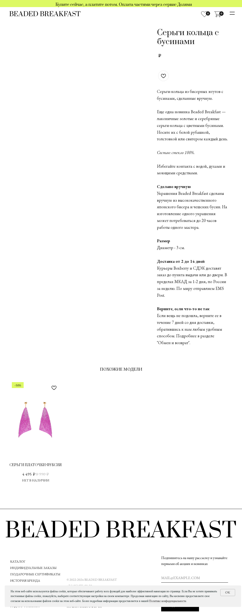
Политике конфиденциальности (167, 601)
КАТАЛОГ (17, 561)
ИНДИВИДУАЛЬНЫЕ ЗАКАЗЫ (33, 568)
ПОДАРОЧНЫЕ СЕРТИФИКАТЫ (35, 574)
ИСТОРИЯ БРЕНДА (25, 580)
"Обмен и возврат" (173, 342)
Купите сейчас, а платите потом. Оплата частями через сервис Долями (124, 4)
